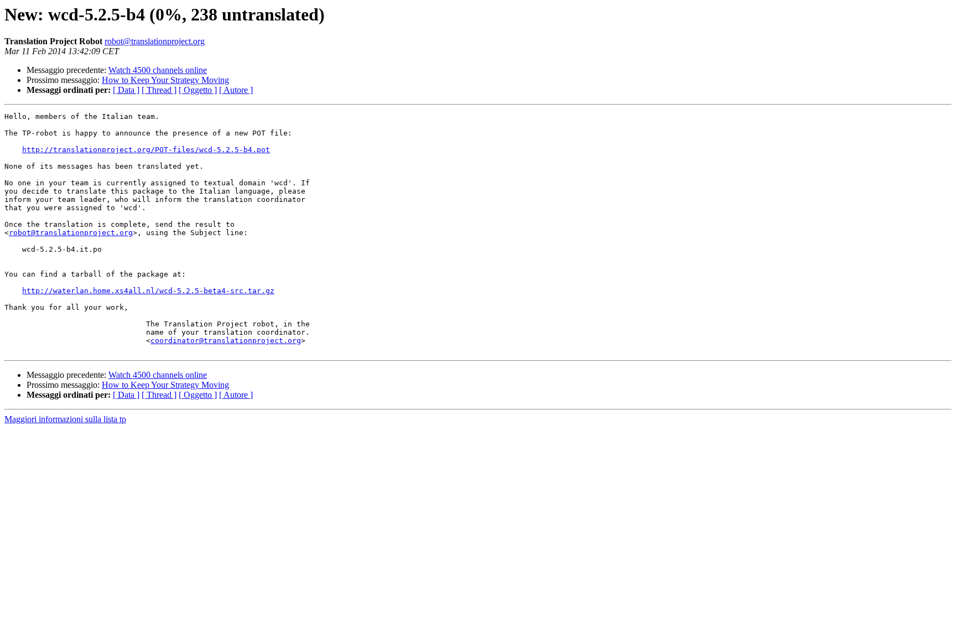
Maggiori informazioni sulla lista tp (65, 419)
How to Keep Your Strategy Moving (165, 80)
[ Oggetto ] (198, 90)
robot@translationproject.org (155, 41)
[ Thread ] (159, 90)
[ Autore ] (236, 90)
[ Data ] (126, 90)
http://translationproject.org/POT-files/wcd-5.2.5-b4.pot (146, 150)
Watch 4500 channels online (157, 70)
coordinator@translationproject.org (225, 340)
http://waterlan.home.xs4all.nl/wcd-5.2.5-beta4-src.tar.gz (148, 291)
